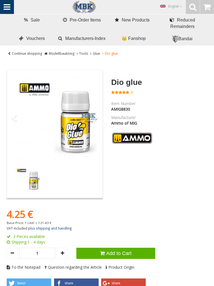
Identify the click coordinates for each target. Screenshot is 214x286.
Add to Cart (119, 253)
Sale (32, 20)
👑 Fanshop (133, 38)
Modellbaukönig (61, 53)
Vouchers (35, 38)
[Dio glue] (55, 118)
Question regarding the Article (75, 267)
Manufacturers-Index (85, 38)
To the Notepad (25, 267)
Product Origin (121, 267)
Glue (96, 53)
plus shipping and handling (50, 228)
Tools (83, 53)
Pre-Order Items (85, 20)
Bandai (185, 38)
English (174, 6)
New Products (136, 20)
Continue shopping (27, 53)
